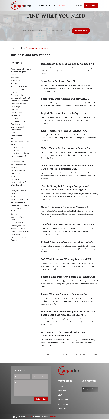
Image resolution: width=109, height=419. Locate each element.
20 (80, 354)
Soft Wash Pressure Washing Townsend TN (66, 259)
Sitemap (52, 416)
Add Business (91, 5)
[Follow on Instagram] (92, 389)
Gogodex (28, 416)
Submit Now (41, 399)
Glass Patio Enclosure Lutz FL (58, 81)
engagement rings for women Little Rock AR (67, 63)
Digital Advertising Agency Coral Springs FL (67, 241)
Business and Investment (37, 48)
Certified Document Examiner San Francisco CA (69, 224)
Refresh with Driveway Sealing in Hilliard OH (68, 276)
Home (41, 5)
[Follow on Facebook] (83, 389)
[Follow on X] (87, 389)
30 (84, 354)
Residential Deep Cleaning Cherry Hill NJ (65, 98)
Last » (95, 354)
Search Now (81, 30)
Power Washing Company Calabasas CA (64, 294)
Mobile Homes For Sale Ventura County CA (65, 148)
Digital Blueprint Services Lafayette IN (63, 113)
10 (76, 354)
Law (68, 5)
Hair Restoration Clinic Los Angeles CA (64, 130)
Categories (77, 5)
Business (61, 5)
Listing (21, 48)
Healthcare (50, 5)
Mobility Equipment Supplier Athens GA (64, 206)
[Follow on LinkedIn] (96, 389)
